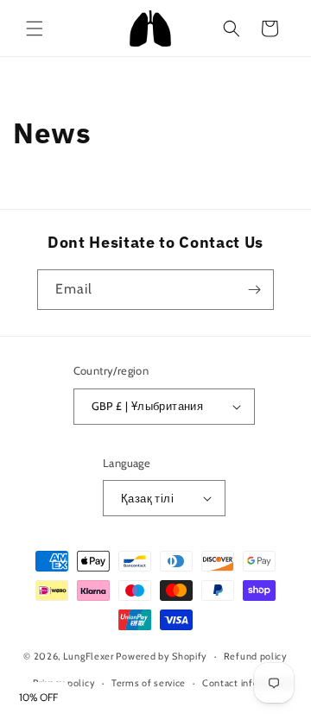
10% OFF (38, 697)
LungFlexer (88, 656)
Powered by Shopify (161, 656)
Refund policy (256, 656)
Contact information (248, 683)
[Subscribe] (254, 289)
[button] (35, 28)
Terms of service (148, 683)
